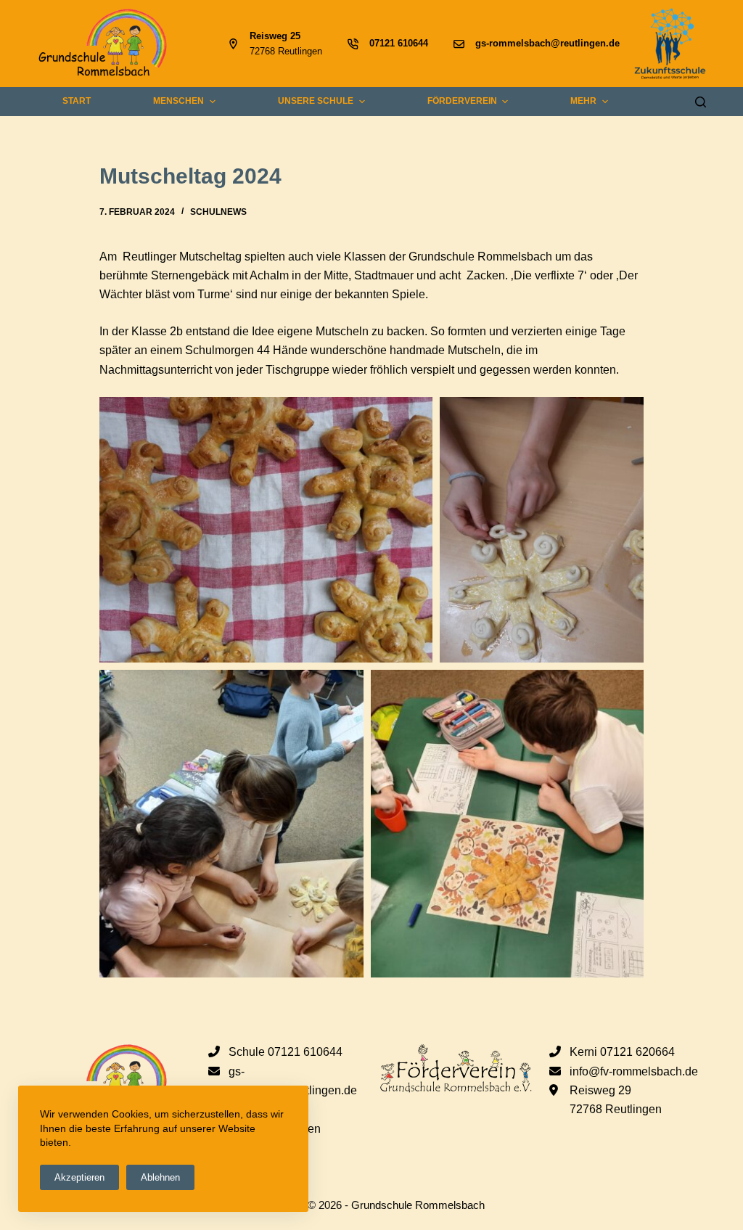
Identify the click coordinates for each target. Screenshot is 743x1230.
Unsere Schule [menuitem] (315, 101)
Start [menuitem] (76, 101)
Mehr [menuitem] (583, 101)
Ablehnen (160, 1177)
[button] (265, 530)
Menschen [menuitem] (178, 101)
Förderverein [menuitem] (462, 101)
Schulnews (218, 212)
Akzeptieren (79, 1177)
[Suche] (700, 102)
